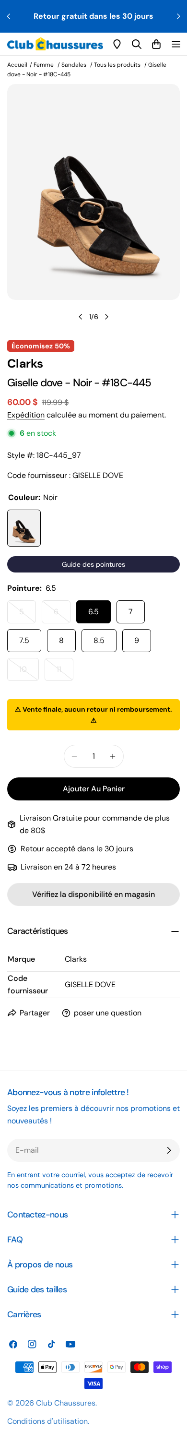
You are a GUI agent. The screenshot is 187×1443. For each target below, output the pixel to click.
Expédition (26, 415)
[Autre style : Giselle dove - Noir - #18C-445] (24, 528)
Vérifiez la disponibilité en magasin (93, 894)
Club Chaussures (65, 1403)
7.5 (24, 640)
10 (29, 672)
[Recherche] (136, 44)
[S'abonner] (169, 1150)
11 (65, 672)
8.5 (99, 640)
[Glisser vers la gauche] (80, 316)
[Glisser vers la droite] (106, 316)
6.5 (93, 612)
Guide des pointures (93, 564)
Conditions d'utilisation (47, 1421)
